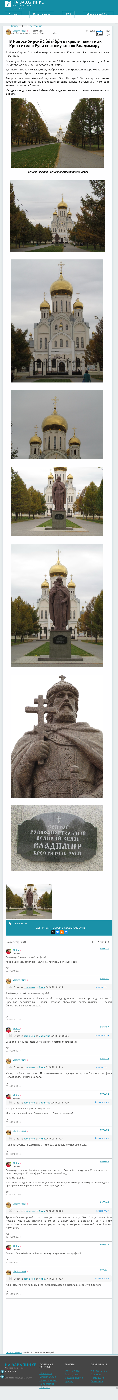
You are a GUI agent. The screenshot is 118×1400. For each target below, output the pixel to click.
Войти (14, 26)
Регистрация (34, 26)
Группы (13, 14)
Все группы (72, 1374)
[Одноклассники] (62, 932)
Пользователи (41, 14)
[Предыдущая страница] (2, 1376)
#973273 (104, 948)
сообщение (29, 987)
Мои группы (72, 1370)
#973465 (104, 1202)
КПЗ (68, 14)
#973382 (104, 1093)
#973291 (104, 978)
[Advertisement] (59, 1323)
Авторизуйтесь (14, 1352)
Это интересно (45, 32)
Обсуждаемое (23, 32)
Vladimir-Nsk (19, 979)
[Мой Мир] (66, 932)
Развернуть (101, 987)
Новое (35, 32)
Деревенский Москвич (47, 1385)
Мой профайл (47, 1377)
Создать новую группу (74, 1379)
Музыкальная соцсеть (28, 4)
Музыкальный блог (98, 14)
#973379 (104, 1058)
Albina (16, 950)
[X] (53, 932)
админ (16, 953)
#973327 (104, 1027)
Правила (96, 1374)
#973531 (104, 1269)
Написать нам (99, 1370)
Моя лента (56, 32)
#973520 (104, 1244)
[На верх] (2, 1371)
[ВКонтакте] (57, 932)
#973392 (104, 1129)
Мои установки (48, 1380)
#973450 (104, 1161)
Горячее (10, 32)
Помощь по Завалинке (98, 1379)
